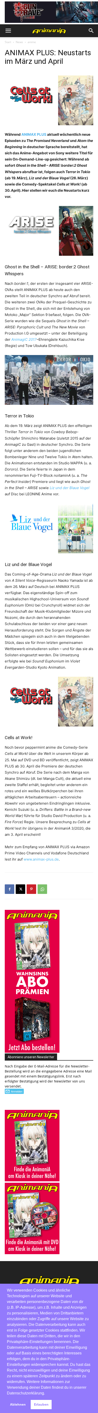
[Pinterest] (31, 889)
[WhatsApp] (42, 889)
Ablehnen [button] (18, 1404)
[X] (20, 889)
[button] (8, 30)
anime (32, 42)
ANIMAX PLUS (33, 134)
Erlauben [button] (41, 1404)
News (19, 42)
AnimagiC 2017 (24, 339)
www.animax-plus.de (41, 859)
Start (8, 42)
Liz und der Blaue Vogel (69, 488)
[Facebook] (9, 889)
